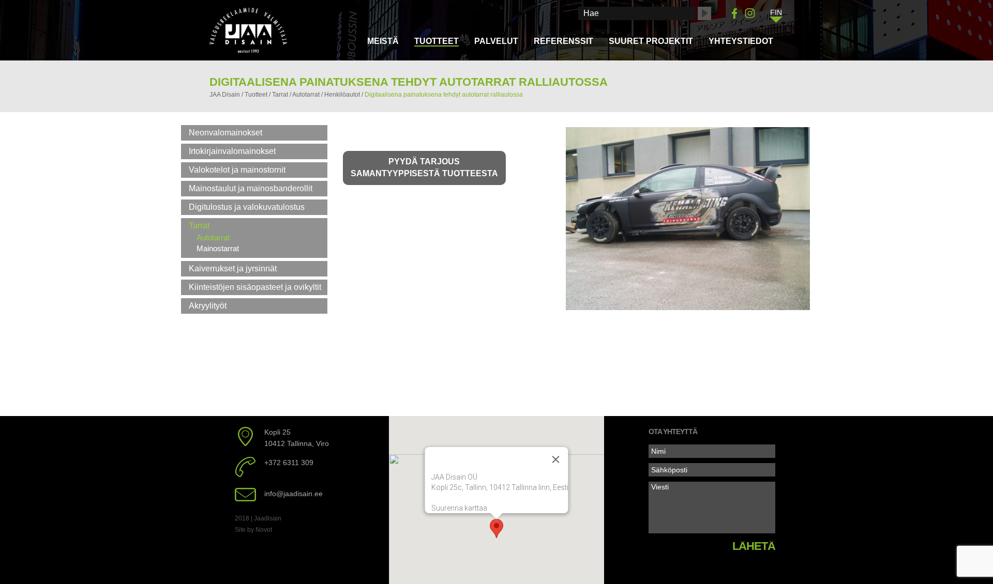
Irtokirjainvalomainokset (232, 151)
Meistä (383, 41)
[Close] (555, 459)
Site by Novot (253, 530)
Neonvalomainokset (225, 132)
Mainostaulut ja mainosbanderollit (250, 188)
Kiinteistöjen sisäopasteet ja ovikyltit (255, 287)
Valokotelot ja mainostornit (237, 169)
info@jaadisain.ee (293, 493)
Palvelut (496, 41)
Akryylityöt (208, 305)
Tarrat (199, 225)
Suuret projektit (651, 41)
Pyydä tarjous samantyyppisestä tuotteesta (424, 167)
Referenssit (563, 41)
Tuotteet (436, 41)
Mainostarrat (218, 248)
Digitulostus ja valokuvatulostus (247, 207)
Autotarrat (213, 237)
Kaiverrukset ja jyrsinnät (233, 268)
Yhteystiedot (741, 41)
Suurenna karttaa (459, 508)
